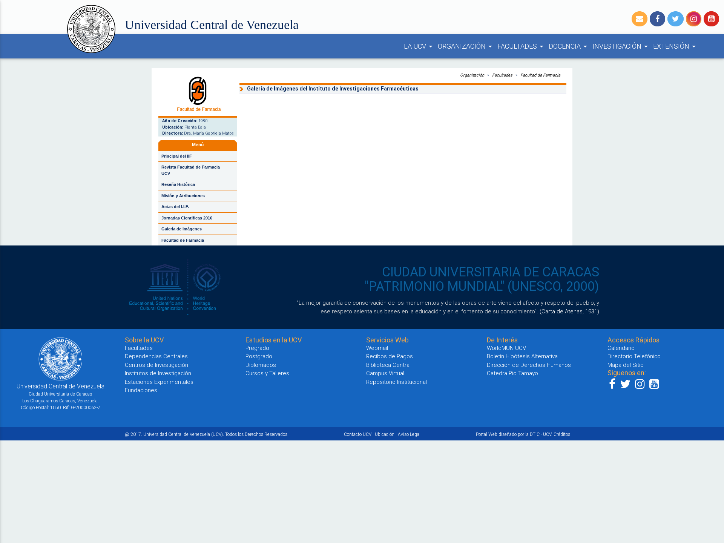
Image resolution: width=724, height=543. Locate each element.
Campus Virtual (385, 373)
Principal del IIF (176, 156)
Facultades (502, 75)
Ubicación (384, 434)
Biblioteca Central (388, 364)
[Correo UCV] (639, 18)
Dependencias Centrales (156, 356)
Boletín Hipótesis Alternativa (522, 356)
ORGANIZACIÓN (466, 46)
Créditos (562, 434)
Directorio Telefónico (634, 356)
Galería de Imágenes (181, 229)
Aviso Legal (409, 434)
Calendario (621, 347)
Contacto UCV (357, 434)
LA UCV (419, 46)
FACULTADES (521, 46)
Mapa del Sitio (625, 364)
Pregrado (257, 347)
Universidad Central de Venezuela (212, 25)
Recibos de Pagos (389, 356)
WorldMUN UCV (506, 347)
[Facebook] (657, 18)
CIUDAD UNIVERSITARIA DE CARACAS (490, 272)
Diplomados (260, 364)
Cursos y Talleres (267, 373)
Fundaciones (141, 390)
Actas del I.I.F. (175, 206)
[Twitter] (675, 18)
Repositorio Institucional (396, 381)
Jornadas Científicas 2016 (186, 218)
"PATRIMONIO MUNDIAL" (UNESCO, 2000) (482, 286)
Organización (472, 75)
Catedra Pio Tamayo (512, 373)
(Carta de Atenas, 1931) (569, 311)
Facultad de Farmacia (182, 240)
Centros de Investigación (156, 364)
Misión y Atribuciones (183, 195)
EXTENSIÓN (675, 46)
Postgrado (258, 356)
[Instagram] (693, 18)
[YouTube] (711, 18)
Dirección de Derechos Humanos (529, 364)
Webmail (377, 347)
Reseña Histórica (178, 184)
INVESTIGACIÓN (621, 46)
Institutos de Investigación (158, 373)
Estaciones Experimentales (159, 381)
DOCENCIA (569, 46)
